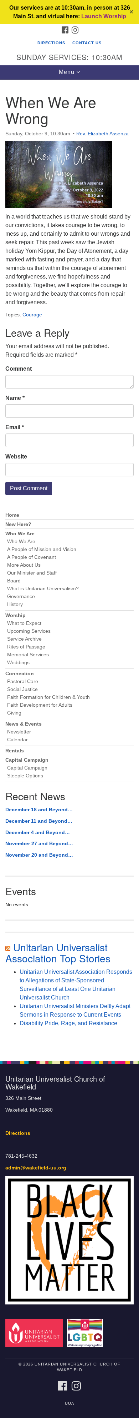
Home (12, 515)
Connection (19, 673)
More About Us (24, 565)
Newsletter (19, 732)
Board (14, 580)
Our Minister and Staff (32, 573)
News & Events (23, 724)
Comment (18, 369)
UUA (69, 1403)
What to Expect (24, 623)
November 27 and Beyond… (39, 843)
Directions (51, 43)
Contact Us (87, 43)
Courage (32, 314)
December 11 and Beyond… (38, 821)
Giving (14, 713)
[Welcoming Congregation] (86, 1332)
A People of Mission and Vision (41, 549)
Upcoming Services (29, 631)
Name (15, 398)
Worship (15, 615)
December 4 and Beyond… (37, 832)
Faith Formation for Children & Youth (48, 697)
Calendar (17, 739)
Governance (21, 596)
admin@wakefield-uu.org (35, 1168)
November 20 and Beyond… (39, 855)
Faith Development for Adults (39, 705)
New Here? (18, 524)
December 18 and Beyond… (39, 809)
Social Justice (22, 689)
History (15, 604)
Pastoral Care (22, 681)
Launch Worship (103, 16)
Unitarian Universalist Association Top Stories (57, 952)
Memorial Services (28, 654)
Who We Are (20, 533)
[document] (69, 566)
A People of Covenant (31, 557)
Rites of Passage (26, 647)
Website (16, 457)
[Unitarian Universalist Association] (35, 1332)
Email (14, 427)
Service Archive (24, 639)
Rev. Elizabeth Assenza (102, 133)
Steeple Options (25, 775)
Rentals (14, 750)
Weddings (18, 662)
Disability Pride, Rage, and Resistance (68, 1023)
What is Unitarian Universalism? (43, 588)
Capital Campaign (26, 760)
